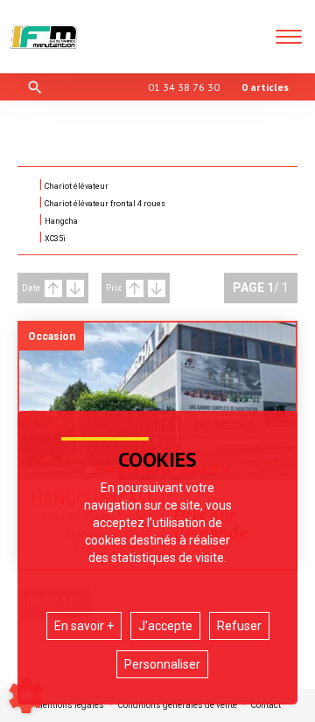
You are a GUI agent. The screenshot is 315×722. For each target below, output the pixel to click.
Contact (265, 705)
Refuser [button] (239, 626)
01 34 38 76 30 (184, 87)
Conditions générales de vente (177, 705)
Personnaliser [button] (162, 664)
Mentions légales (69, 705)
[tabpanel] (157, 401)
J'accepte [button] (165, 626)
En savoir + (84, 626)
